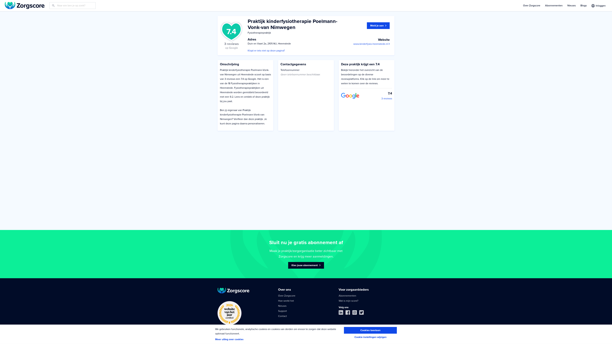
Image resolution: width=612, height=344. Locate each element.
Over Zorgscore (531, 5)
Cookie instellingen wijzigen (370, 337)
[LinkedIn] (341, 313)
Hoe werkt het (286, 300)
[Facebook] (348, 313)
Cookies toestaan (370, 330)
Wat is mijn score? (348, 300)
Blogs (583, 5)
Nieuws (571, 5)
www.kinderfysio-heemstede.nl (371, 44)
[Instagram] (354, 313)
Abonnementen (554, 5)
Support (282, 311)
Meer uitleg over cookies (229, 339)
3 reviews (386, 98)
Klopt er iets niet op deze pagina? (266, 50)
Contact (282, 316)
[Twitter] (361, 313)
